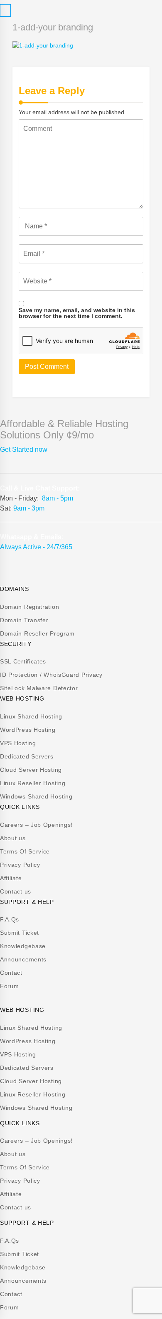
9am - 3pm (28, 508)
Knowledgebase (23, 946)
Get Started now (23, 449)
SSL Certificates (23, 661)
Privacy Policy (20, 864)
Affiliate (11, 878)
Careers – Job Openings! (36, 824)
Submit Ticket (19, 932)
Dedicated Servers (27, 756)
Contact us (15, 891)
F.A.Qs (9, 919)
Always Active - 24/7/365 (36, 547)
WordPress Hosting (28, 729)
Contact (11, 972)
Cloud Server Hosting (31, 769)
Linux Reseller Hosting (32, 783)
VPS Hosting (18, 743)
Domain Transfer (24, 620)
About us (13, 838)
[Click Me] (5, 10)
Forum (9, 986)
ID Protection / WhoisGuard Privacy (51, 674)
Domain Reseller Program (37, 633)
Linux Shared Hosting (31, 716)
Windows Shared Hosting (36, 796)
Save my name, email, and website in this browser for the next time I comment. (77, 313)
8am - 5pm (57, 498)
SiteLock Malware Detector (39, 688)
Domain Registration (29, 606)
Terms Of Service (25, 851)
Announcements (23, 959)
